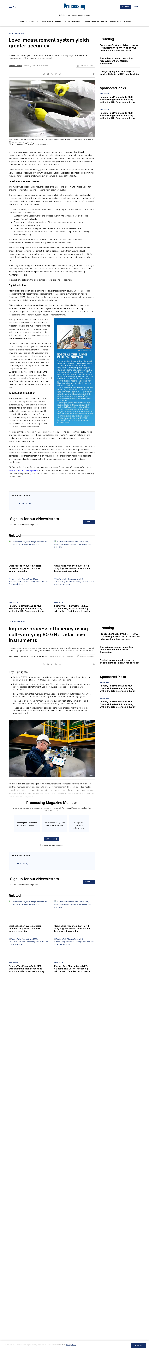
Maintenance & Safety (51, 21)
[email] (59, 74)
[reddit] (56, 74)
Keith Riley (13, 656)
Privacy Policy (71, 1345)
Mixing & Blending (72, 21)
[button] (10, 7)
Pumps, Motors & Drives (120, 21)
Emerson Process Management (23, 470)
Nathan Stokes (15, 66)
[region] (74, 1345)
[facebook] (44, 74)
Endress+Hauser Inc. (39, 656)
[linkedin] (48, 74)
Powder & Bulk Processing (95, 21)
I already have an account (51, 845)
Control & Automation (28, 21)
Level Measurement (17, 33)
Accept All (138, 1345)
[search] (14, 7)
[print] (93, 74)
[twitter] (52, 74)
